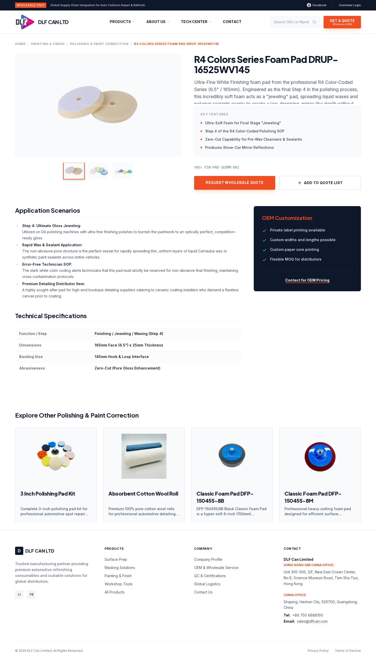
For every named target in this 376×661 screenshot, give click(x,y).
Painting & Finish (47, 44)
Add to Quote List (323, 183)
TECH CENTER (194, 21)
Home (20, 44)
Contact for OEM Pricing (307, 280)
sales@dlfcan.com (312, 621)
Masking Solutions (120, 567)
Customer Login (350, 5)
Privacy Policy (318, 651)
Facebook (319, 5)
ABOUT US (155, 21)
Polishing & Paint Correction (99, 44)
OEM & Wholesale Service (216, 567)
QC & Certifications (210, 576)
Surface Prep (116, 559)
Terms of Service (348, 651)
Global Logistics (207, 584)
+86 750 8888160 (307, 615)
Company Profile (208, 559)
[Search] (314, 22)
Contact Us (203, 592)
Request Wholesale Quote (234, 182)
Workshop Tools (118, 584)
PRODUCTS (120, 21)
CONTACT (232, 21)
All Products (115, 592)
